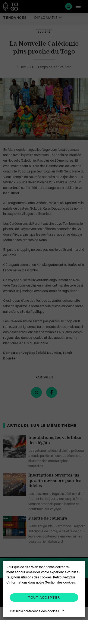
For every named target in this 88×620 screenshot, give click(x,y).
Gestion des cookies (60, 582)
